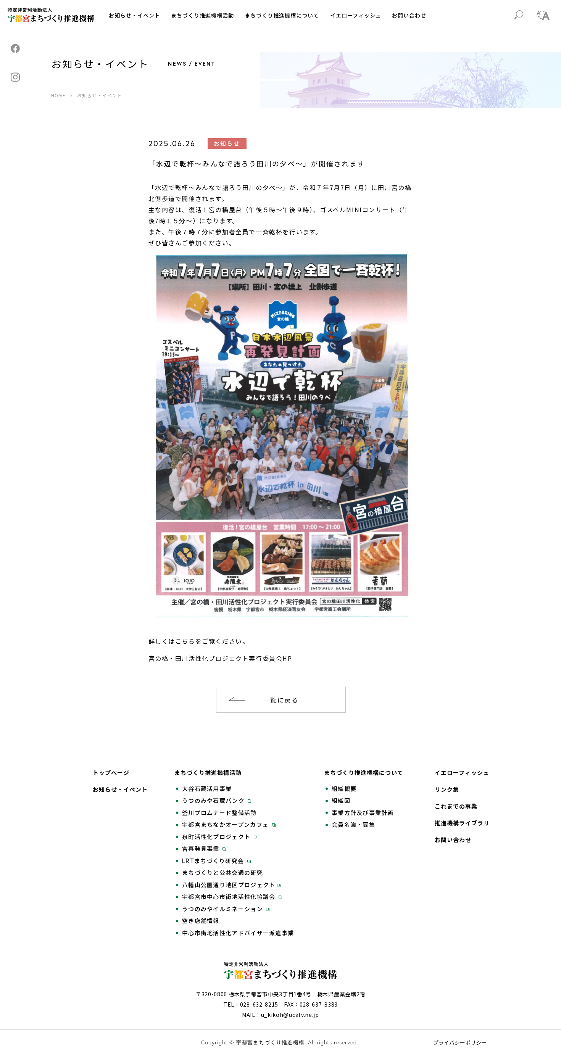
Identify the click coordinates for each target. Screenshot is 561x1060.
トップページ (111, 772)
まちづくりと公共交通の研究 (222, 872)
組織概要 (344, 789)
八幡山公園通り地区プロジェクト (229, 885)
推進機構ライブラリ (462, 823)
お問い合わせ (409, 15)
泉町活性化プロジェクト (217, 837)
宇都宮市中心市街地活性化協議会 (229, 897)
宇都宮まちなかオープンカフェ (226, 824)
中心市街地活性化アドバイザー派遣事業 (238, 933)
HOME (58, 95)
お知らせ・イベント (134, 15)
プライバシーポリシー (460, 1042)
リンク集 (447, 789)
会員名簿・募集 (353, 824)
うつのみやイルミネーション (223, 909)
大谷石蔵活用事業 (207, 789)
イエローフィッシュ (355, 15)
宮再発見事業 (201, 848)
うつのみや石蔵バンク (214, 800)
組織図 (341, 800)
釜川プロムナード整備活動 (219, 813)
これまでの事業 (456, 806)
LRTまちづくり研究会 (214, 861)
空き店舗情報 (200, 921)
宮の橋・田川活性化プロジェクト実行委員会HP (220, 658)
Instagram (15, 77)
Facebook (15, 48)
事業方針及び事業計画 (363, 813)
